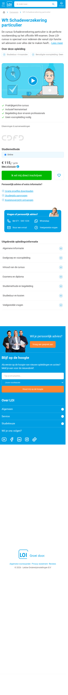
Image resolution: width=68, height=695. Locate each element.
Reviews (52, 564)
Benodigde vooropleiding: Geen (49, 54)
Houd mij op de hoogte (33, 389)
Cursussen (14, 12)
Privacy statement (40, 564)
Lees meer (57, 43)
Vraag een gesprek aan (43, 344)
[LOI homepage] (10, 4)
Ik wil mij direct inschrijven (26, 175)
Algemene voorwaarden (20, 564)
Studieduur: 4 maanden (17, 54)
